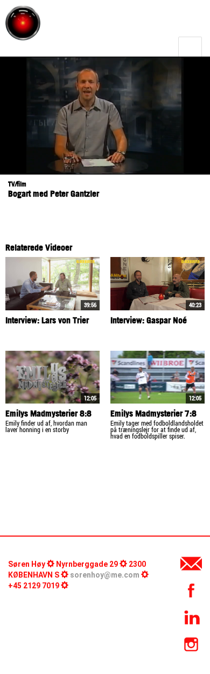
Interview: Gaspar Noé (148, 320)
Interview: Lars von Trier (47, 320)
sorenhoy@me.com (104, 575)
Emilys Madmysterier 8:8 (48, 413)
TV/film (17, 184)
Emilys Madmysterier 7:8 (153, 413)
